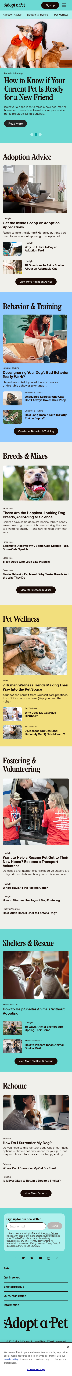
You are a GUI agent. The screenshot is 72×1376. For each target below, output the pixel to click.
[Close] (68, 1347)
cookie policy (11, 1359)
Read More (15, 123)
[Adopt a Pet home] (14, 5)
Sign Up (50, 5)
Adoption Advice (12, 14)
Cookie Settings (36, 1369)
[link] (52, 1243)
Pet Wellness (61, 14)
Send (55, 1225)
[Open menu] (64, 5)
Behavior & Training (38, 14)
